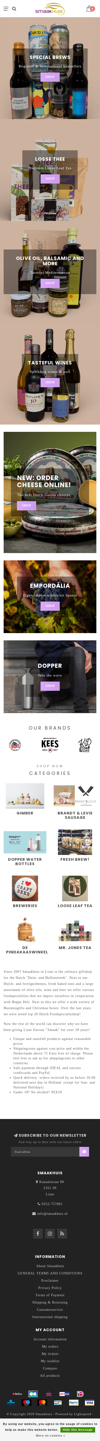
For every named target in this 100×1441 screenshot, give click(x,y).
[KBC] (11, 1402)
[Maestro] (26, 1402)
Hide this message (78, 1430)
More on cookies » (50, 1435)
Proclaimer (50, 1280)
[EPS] (49, 1394)
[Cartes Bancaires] (33, 1394)
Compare (50, 1368)
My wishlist (50, 1361)
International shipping (50, 1317)
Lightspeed (82, 1414)
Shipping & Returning (50, 1302)
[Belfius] (17, 1394)
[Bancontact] (58, 1402)
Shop (50, 77)
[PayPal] (74, 1402)
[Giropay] (64, 1394)
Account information (50, 1339)
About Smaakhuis (50, 1266)
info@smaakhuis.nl (52, 1214)
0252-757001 (52, 1204)
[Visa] (89, 1402)
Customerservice (50, 1310)
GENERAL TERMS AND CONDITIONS (50, 1273)
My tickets (50, 1354)
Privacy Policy (50, 1288)
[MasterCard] (42, 1402)
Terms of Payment (50, 1295)
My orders (50, 1346)
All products (50, 1375)
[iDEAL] (80, 1394)
